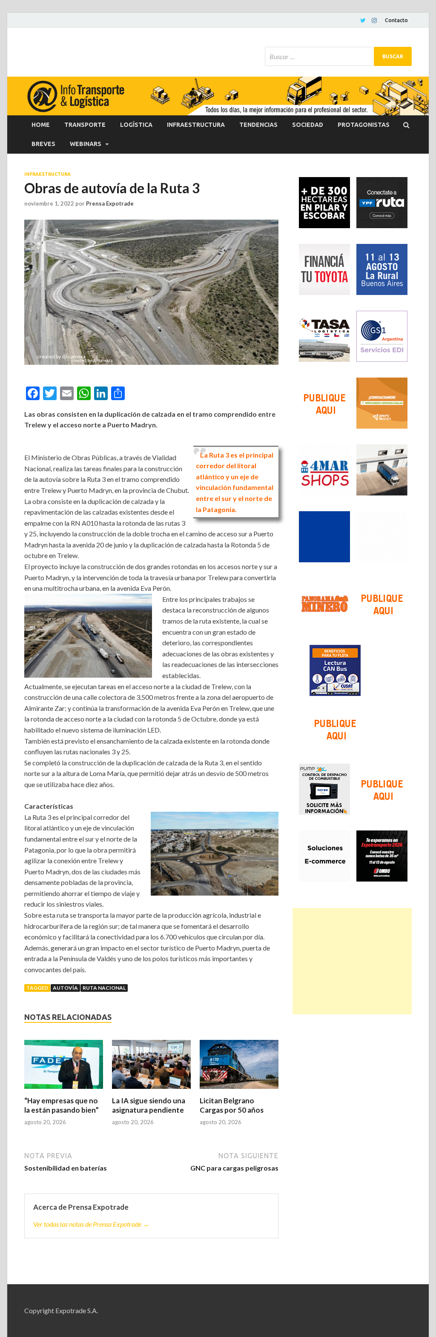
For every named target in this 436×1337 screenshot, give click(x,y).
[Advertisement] (352, 961)
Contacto (396, 20)
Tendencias (258, 124)
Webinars (85, 143)
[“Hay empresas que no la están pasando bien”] (63, 1068)
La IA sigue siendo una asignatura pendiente (148, 1105)
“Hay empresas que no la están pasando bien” (61, 1105)
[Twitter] (363, 20)
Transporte (85, 124)
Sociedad (307, 124)
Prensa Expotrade (110, 203)
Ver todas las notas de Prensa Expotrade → (91, 1224)
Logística (136, 124)
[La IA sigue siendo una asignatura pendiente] (151, 1068)
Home (41, 124)
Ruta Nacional (104, 988)
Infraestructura (196, 124)
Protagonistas (364, 124)
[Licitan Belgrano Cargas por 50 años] (239, 1068)
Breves (43, 143)
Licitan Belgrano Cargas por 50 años (232, 1105)
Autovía (65, 988)
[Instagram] (374, 20)
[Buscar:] (338, 56)
